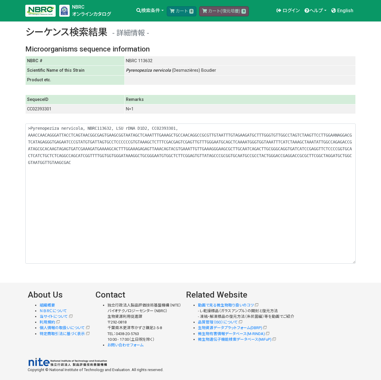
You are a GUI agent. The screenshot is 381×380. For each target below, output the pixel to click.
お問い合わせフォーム (125, 345)
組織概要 (47, 305)
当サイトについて (54, 316)
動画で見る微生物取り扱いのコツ (226, 305)
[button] (150, 11)
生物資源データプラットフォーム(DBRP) (230, 328)
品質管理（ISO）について (218, 322)
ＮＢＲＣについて (53, 311)
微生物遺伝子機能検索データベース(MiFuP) (234, 339)
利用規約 (47, 322)
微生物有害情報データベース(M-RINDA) (231, 333)
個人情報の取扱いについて (62, 328)
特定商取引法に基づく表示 (62, 333)
